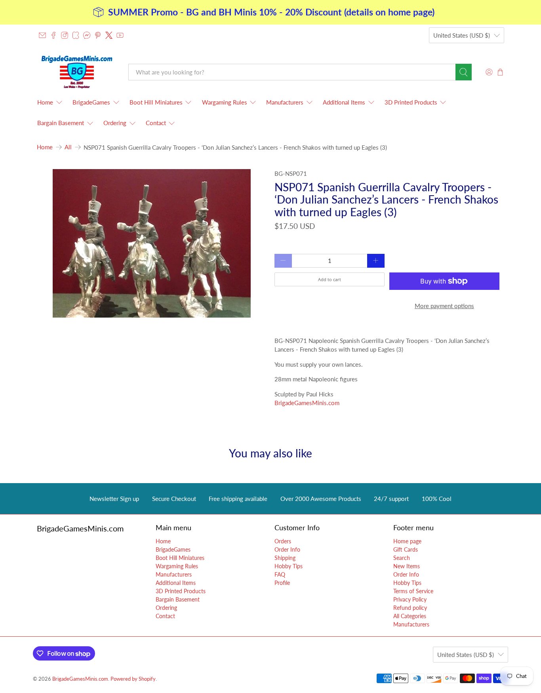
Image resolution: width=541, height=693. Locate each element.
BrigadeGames (91, 102)
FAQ (279, 574)
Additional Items (344, 102)
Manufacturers (284, 102)
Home (45, 102)
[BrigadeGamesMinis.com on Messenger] (86, 35)
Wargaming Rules (224, 102)
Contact (156, 122)
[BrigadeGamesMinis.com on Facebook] (53, 35)
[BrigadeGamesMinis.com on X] (108, 35)
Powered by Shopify (133, 679)
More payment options (444, 305)
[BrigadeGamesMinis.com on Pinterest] (97, 35)
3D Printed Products (411, 102)
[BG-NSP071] (152, 243)
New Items (406, 566)
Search (401, 557)
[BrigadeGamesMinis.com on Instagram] (64, 35)
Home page (407, 541)
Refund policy (410, 607)
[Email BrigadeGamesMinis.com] (42, 35)
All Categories (409, 616)
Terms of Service (413, 591)
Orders (282, 541)
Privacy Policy (410, 599)
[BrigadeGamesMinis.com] (76, 72)
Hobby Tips (288, 566)
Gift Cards (405, 549)
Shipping (284, 557)
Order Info (287, 549)
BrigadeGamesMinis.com (306, 402)
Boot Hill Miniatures (156, 102)
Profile (282, 582)
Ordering (114, 122)
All (68, 147)
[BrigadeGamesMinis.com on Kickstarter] (75, 35)
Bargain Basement (60, 122)
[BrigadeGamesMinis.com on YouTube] (120, 35)
